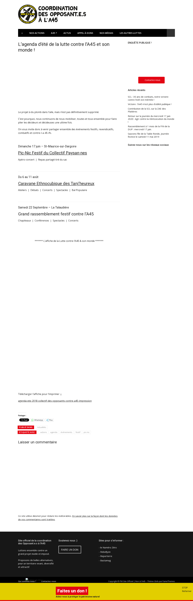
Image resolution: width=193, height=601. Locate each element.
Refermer (186, 591)
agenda (53, 432)
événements (66, 432)
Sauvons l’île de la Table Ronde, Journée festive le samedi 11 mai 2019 (148, 135)
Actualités (41, 427)
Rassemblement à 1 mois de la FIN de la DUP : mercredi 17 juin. (149, 128)
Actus (67, 32)
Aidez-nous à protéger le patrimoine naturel (78, 596)
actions (43, 432)
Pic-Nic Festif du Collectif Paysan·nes (52, 152)
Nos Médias (106, 32)
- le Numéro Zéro (108, 547)
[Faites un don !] (34, 579)
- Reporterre (105, 556)
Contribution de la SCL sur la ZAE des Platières (147, 110)
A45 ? (54, 32)
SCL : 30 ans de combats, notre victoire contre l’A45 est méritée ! (148, 98)
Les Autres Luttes (130, 32)
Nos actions (36, 32)
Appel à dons (85, 32)
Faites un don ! (72, 590)
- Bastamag (105, 560)
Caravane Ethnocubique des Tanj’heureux (56, 183)
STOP (185, 588)
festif (78, 432)
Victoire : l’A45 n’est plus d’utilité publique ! (149, 104)
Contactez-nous (48, 581)
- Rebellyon (105, 551)
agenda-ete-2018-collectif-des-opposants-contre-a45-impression (55, 400)
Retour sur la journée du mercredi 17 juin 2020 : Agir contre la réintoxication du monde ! (151, 119)
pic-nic (86, 432)
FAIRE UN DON (69, 550)
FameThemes (169, 581)
